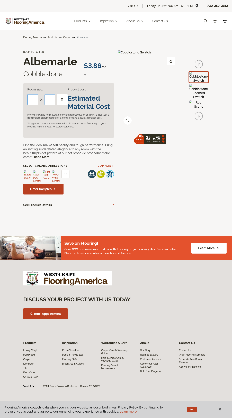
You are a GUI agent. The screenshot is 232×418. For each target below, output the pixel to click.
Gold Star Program (150, 371)
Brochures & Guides (73, 363)
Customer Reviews (150, 359)
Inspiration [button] (107, 21)
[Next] (199, 116)
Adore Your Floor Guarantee (149, 365)
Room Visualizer (71, 350)
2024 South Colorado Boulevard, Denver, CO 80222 (71, 386)
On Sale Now (30, 377)
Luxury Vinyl (30, 350)
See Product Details (37, 205)
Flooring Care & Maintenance (109, 367)
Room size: (35, 89)
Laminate (28, 363)
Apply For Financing (190, 366)
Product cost (77, 89)
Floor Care (29, 372)
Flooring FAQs (69, 359)
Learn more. (128, 411)
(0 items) (224, 21)
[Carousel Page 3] (199, 104)
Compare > (106, 165)
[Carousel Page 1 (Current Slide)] (199, 77)
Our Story (145, 350)
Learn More (206, 248)
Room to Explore (149, 354)
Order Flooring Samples (192, 354)
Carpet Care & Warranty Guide (114, 352)
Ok (191, 409)
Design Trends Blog (72, 354)
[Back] (199, 64)
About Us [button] (133, 21)
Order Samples (41, 189)
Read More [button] (42, 157)
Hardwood (29, 354)
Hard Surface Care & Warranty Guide (112, 359)
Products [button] (80, 21)
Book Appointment (47, 313)
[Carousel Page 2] (199, 91)
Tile (25, 368)
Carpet (67, 37)
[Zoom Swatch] (127, 120)
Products (52, 37)
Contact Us (160, 21)
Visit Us (133, 6)
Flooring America (32, 37)
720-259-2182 (217, 5)
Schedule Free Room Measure (190, 361)
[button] (205, 21)
